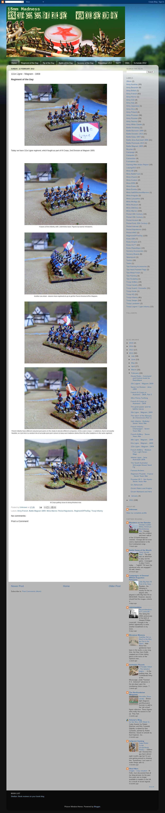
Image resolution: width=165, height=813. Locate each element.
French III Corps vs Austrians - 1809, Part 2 (141, 394)
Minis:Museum (132, 205)
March (134, 370)
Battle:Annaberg (132, 128)
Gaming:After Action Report (137, 165)
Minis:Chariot (131, 177)
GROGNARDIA (135, 607)
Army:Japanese (132, 106)
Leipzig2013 (131, 168)
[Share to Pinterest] (55, 507)
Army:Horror (131, 97)
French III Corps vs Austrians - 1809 (138, 402)
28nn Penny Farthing (139, 398)
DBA (127, 63)
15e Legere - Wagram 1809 (142, 384)
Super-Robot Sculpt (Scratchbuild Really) (144, 746)
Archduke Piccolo (137, 665)
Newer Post (17, 586)
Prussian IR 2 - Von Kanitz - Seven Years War (142, 480)
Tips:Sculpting (132, 279)
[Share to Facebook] (52, 507)
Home (14, 63)
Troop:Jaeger (131, 300)
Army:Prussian (132, 115)
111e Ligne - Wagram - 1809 (142, 447)
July (133, 356)
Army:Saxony (131, 121)
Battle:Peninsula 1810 (135, 143)
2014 (131, 346)
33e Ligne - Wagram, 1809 (141, 412)
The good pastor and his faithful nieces (141, 408)
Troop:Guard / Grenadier (136, 288)
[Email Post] (40, 507)
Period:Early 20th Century (136, 223)
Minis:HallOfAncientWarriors (137, 192)
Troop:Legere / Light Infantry (138, 307)
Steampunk (131, 257)
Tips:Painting (131, 276)
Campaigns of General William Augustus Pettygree (139, 578)
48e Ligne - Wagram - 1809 (142, 440)
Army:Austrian (132, 84)
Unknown (133, 509)
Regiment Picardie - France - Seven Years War (142, 475)
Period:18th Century (134, 214)
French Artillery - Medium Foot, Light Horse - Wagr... (141, 452)
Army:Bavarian (132, 87)
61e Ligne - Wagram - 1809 (142, 443)
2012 (131, 353)
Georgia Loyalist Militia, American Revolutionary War (145, 528)
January (134, 496)
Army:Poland (131, 112)
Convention (131, 158)
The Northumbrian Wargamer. (137, 694)
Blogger (97, 807)
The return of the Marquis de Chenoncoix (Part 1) (141, 417)
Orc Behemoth (137, 485)
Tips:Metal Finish (133, 273)
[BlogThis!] (47, 507)
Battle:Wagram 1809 (37, 511)
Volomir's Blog (135, 720)
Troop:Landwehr (133, 303)
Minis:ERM (130, 183)
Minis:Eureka (131, 189)
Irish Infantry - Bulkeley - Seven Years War (141, 422)
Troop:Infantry (97, 511)
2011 (131, 500)
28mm (128, 81)
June (133, 359)
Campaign (130, 152)
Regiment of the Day (29, 63)
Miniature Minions (137, 635)
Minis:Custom (131, 180)
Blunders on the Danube (140, 523)
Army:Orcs (130, 109)
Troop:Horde (131, 291)
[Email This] (45, 507)
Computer (130, 155)
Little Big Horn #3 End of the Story (145, 583)
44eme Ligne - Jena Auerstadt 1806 (139, 459)
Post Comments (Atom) (31, 591)
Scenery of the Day (85, 63)
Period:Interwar (132, 226)
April (133, 366)
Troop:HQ (130, 294)
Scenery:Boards (132, 254)
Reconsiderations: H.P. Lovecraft (145, 611)
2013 (131, 350)
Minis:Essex (131, 186)
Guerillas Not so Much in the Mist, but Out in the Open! (145, 640)
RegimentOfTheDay (82, 511)
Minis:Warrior (52, 511)
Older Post (115, 586)
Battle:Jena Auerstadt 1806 (137, 140)
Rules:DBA (130, 239)
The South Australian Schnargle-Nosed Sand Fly (141, 465)
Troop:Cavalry (132, 285)
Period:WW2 (131, 233)
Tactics (129, 260)
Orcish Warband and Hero (141, 492)
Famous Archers (137, 470)
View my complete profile (136, 513)
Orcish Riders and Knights (141, 488)
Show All (151, 786)
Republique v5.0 (105, 63)
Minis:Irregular (132, 196)
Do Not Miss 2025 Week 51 (139, 722)
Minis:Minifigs (131, 202)
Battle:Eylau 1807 (133, 137)
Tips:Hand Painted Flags (136, 270)
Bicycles (129, 149)
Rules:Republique (133, 248)
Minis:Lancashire (133, 199)
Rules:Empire (131, 242)
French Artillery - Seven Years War (140, 435)
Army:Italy (130, 103)
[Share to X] (50, 507)
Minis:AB (129, 171)
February (135, 373)
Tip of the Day (48, 63)
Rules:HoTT (131, 245)
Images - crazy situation (138, 771)
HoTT (118, 63)
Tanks (128, 263)
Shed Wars (133, 769)
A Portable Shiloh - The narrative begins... (145, 669)
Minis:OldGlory (132, 208)
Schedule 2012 (140, 63)
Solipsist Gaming (136, 741)
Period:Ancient (132, 220)
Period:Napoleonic (65, 511)
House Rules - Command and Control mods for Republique (141, 378)
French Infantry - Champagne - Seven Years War (140, 429)
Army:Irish (130, 100)
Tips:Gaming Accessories (136, 266)
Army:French (22, 511)
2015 (131, 343)
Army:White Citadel (134, 124)
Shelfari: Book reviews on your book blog (27, 796)
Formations (131, 161)
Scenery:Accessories (134, 251)
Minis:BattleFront (133, 174)
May (133, 363)
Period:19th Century (134, 217)
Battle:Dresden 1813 (134, 134)
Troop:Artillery (132, 282)
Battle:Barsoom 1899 (134, 131)
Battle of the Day (66, 63)
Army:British (131, 91)
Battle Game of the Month (140, 550)
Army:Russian (132, 118)
